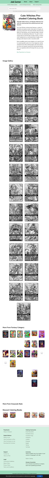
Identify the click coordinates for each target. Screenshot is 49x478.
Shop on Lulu (7, 437)
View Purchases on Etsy (9, 439)
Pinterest (28, 441)
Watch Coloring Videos (37, 4)
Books (25, 1)
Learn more (33, 476)
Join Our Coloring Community (25, 4)
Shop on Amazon (8, 432)
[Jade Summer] (16, 2)
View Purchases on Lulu (9, 441)
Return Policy (7, 463)
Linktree (27, 439)
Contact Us (6, 454)
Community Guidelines (9, 461)
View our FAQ (7, 455)
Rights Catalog (29, 458)
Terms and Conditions (9, 467)
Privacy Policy (7, 465)
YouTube (28, 447)
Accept (39, 476)
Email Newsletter (30, 432)
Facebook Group (30, 433)
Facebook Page (29, 435)
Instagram (28, 437)
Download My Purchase (9, 443)
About (30, 1)
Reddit (27, 443)
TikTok (27, 445)
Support (37, 1)
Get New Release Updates (12, 4)
